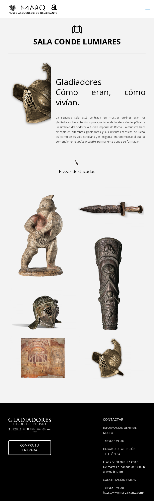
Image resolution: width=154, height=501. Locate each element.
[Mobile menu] (147, 9)
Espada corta (98, 196)
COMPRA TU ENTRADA (29, 447)
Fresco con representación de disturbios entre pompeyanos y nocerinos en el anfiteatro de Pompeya (42, 359)
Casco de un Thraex (104, 346)
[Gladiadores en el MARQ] (33, 9)
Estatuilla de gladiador (39, 196)
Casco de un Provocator (39, 298)
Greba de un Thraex (105, 243)
